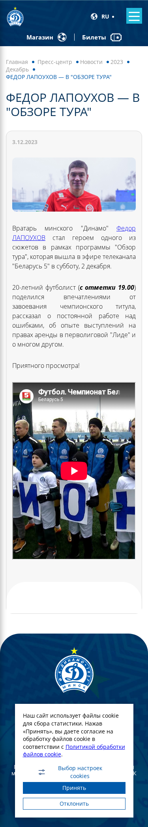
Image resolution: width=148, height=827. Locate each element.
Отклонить (74, 803)
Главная (17, 62)
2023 (117, 62)
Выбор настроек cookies (80, 772)
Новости (91, 62)
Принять (74, 787)
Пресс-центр (54, 62)
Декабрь (17, 69)
